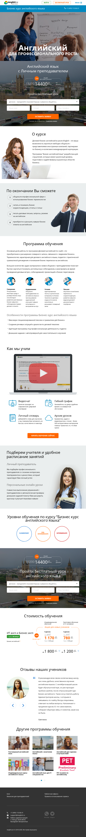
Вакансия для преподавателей (18, 796)
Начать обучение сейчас (43, 435)
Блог (8, 794)
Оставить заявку (43, 116)
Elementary (24, 533)
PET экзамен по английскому (62, 774)
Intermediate (62, 533)
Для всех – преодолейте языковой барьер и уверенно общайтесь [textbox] (32, 102)
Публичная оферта (51, 794)
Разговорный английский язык (18, 753)
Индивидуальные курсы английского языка (17, 774)
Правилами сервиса (51, 121)
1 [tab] (41, 780)
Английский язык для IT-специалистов (42, 774)
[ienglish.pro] (11, 3)
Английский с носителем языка (42, 753)
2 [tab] (44, 780)
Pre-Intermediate (43, 533)
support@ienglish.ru (17, 815)
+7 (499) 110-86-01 (16, 812)
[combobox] (43, 101)
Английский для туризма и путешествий (66, 753)
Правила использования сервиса (57, 796)
